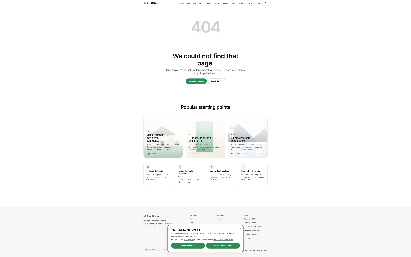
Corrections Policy (251, 234)
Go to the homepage (196, 81)
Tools (233, 3)
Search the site (217, 81)
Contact (247, 238)
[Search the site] (265, 3)
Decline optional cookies (223, 246)
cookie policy (189, 240)
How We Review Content (253, 227)
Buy (188, 3)
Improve (208, 3)
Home (182, 3)
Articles (249, 3)
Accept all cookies (188, 246)
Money (217, 3)
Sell (194, 3)
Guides (241, 3)
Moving (225, 3)
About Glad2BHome (251, 219)
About (257, 3)
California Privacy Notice (258, 251)
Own (200, 3)
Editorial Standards (251, 223)
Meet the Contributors (252, 230)
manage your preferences (223, 240)
